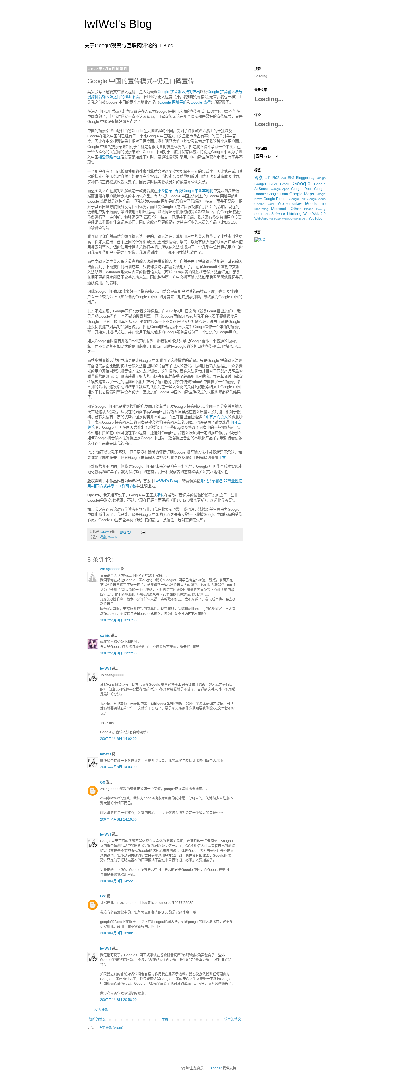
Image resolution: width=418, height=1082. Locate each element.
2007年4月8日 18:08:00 (118, 933)
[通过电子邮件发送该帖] (143, 532)
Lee (103, 896)
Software (278, 214)
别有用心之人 (217, 417)
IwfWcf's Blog (118, 24)
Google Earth (277, 194)
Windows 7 (300, 218)
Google (113, 537)
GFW (273, 184)
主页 (165, 1019)
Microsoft (279, 208)
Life (323, 203)
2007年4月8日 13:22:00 (118, 653)
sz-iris (105, 636)
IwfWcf (105, 669)
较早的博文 (232, 1019)
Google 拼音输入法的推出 (179, 92)
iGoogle (311, 204)
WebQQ (287, 218)
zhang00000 (110, 569)
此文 (222, 458)
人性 (267, 178)
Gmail (284, 184)
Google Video (316, 199)
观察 (103, 537)
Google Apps (280, 189)
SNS (267, 213)
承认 (160, 495)
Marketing (261, 209)
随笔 (276, 178)
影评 (291, 178)
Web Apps (261, 218)
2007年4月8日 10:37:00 (118, 620)
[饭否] (260, 240)
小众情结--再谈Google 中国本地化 (185, 191)
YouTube (315, 218)
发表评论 (101, 1010)
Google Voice (264, 203)
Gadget (260, 184)
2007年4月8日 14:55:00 (118, 881)
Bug (312, 178)
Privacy (321, 209)
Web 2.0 (319, 214)
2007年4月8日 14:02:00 (118, 739)
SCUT (258, 213)
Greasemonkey (290, 204)
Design (321, 178)
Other (296, 208)
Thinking (294, 213)
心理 (284, 178)
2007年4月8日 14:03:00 (118, 767)
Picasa (308, 209)
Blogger (302, 178)
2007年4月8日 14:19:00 (118, 819)
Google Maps (301, 193)
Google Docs (302, 189)
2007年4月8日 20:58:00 (118, 1000)
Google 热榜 (201, 102)
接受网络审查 (109, 157)
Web (307, 214)
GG (102, 782)
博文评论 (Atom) (110, 1028)
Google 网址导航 (173, 102)
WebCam (275, 218)
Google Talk (297, 199)
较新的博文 (97, 1019)
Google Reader (276, 199)
